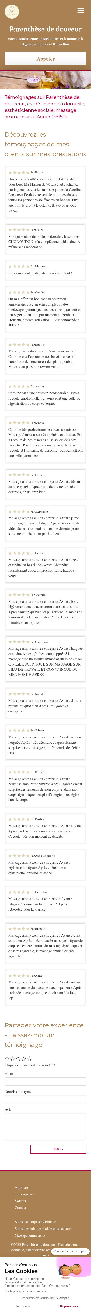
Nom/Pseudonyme (18, 1091)
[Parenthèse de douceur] (12, 17)
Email (9, 1073)
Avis (8, 1109)
